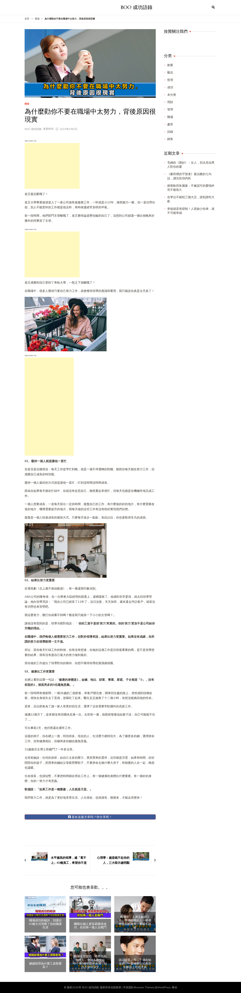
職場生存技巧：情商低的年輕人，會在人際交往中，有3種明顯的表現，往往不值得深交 (90, 962)
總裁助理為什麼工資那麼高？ (45, 965)
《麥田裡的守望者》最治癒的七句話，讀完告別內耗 (189, 176)
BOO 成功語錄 (136, 7)
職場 (27, 104)
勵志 (170, 72)
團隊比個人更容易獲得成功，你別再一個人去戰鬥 (90, 925)
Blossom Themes (144, 987)
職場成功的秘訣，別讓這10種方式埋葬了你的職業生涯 (45, 924)
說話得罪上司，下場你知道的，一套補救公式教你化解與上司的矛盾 (135, 963)
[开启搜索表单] (213, 7)
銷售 (170, 139)
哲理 (170, 80)
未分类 (171, 95)
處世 (170, 124)
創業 (170, 65)
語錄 (170, 132)
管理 (170, 109)
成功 (170, 87)
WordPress (164, 987)
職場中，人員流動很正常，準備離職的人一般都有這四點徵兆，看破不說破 (135, 922)
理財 (170, 102)
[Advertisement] (52, 166)
